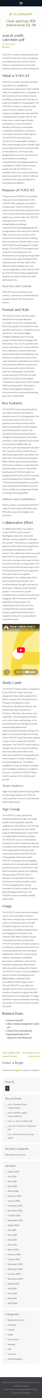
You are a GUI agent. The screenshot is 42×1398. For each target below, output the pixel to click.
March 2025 (13, 1249)
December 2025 (15, 1205)
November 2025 (15, 1210)
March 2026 (13, 1191)
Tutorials (12, 1354)
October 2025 (14, 1215)
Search (9, 1082)
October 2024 (14, 1274)
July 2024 (12, 1288)
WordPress (26, 1393)
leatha (7, 47)
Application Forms (16, 1320)
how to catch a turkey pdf (20, 1121)
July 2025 (12, 1230)
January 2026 (14, 1201)
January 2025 (14, 1259)
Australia (12, 1325)
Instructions (13, 1339)
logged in (18, 1070)
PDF (10, 1349)
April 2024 (12, 1303)
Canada (11, 1329)
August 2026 (13, 1171)
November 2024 (15, 1269)
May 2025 (12, 1239)
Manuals (11, 1344)
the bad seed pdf (15, 1020)
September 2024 (15, 1278)
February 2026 (14, 1196)
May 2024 (12, 1298)
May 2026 (12, 1181)
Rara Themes (33, 1389)
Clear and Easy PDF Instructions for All (21, 23)
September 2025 (15, 1220)
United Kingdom (15, 1359)
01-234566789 (22, 14)
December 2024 (15, 1264)
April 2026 (12, 1186)
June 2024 (12, 1293)
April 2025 (12, 1244)
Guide (10, 1334)
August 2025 (13, 1225)
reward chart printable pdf (19, 1030)
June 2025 (12, 1235)
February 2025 (14, 1254)
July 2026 (12, 1176)
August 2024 (13, 1283)
